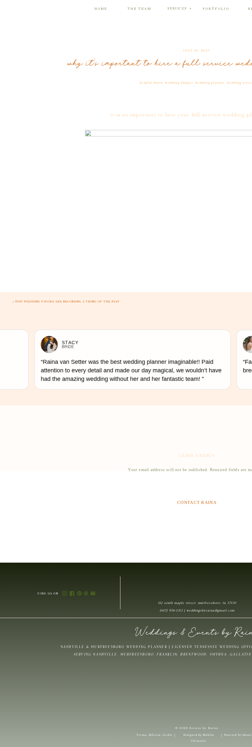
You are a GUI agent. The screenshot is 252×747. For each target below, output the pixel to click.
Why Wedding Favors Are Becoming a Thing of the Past (67, 301)
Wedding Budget (179, 82)
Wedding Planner (210, 82)
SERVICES (179, 8)
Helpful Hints (151, 82)
